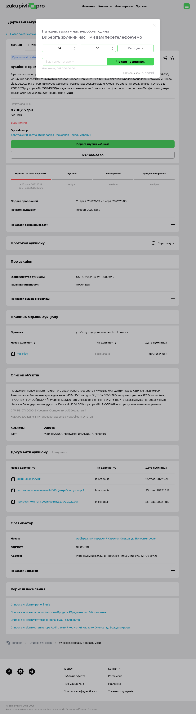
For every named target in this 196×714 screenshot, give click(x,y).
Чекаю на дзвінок (130, 62)
